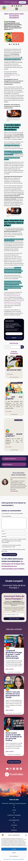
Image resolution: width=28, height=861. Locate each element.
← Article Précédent (9, 459)
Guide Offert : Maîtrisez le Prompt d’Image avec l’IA (14, 804)
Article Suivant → (8, 464)
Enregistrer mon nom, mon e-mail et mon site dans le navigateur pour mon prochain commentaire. (14, 540)
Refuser (14, 852)
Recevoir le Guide (14, 618)
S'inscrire (14, 337)
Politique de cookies (7, 859)
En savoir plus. (14, 491)
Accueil (14, 810)
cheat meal (7, 153)
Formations (14, 825)
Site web (4, 536)
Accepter (14, 849)
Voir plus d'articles (14, 762)
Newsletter (14, 830)
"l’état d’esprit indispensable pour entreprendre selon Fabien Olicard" (14, 302)
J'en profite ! (22, 2)
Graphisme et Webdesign (14, 815)
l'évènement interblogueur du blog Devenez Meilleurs (12, 295)
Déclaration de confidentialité (18, 859)
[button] (26, 835)
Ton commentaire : (6, 516)
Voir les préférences (14, 856)
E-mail (4, 534)
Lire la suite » (10, 669)
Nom (3, 531)
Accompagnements (14, 820)
